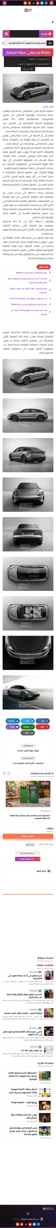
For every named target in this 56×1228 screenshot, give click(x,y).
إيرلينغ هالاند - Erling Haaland (24, 1102)
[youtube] (38, 3)
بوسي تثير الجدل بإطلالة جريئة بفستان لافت (24, 1116)
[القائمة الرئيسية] (6, 33)
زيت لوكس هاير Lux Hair (31, 1050)
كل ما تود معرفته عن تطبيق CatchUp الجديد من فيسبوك (29, 312)
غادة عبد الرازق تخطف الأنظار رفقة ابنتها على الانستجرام (24, 995)
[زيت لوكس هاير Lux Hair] (48, 1050)
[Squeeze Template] (42, 1219)
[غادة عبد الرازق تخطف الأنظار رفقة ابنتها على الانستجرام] (48, 994)
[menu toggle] (51, 3)
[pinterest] (29, 3)
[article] (28, 748)
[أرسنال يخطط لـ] (45, 1092)
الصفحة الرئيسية (42, 63)
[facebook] (46, 3)
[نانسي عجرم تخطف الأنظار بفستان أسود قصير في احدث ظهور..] (48, 1031)
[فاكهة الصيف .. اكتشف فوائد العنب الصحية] (48, 1013)
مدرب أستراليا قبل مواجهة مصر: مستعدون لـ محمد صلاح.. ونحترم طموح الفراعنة (23, 1131)
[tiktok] (33, 3)
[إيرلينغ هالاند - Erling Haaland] (45, 1105)
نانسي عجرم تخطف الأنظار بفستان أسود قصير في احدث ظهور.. (22, 1033)
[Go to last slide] (9, 773)
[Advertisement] (28, 925)
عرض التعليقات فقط (27, 853)
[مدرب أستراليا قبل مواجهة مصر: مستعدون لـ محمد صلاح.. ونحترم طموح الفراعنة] (45, 1131)
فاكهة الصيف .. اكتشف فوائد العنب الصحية (23, 1013)
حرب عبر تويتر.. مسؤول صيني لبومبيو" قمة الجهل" (28, 298)
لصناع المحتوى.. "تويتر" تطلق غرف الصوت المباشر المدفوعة (28, 290)
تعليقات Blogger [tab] (28, 836)
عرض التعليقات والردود (27, 858)
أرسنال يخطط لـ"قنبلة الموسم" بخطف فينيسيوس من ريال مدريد (23, 1090)
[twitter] (42, 3)
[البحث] (5, 3)
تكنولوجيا (29, 63)
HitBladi (15, 1219)
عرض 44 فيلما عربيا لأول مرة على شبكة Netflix (29, 304)
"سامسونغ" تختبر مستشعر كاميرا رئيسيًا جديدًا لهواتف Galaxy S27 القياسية (30, 817)
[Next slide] (5, 773)
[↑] (28, 1214)
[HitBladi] (28, 10)
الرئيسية (44, 34)
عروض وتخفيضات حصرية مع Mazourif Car (31, 272)
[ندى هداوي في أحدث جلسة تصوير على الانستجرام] (48, 975)
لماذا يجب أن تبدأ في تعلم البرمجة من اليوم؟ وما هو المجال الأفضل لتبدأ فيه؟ (27, 280)
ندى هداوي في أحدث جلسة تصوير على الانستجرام (25, 976)
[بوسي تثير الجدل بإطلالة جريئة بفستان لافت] (45, 1118)
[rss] (25, 3)
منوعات (20, 63)
